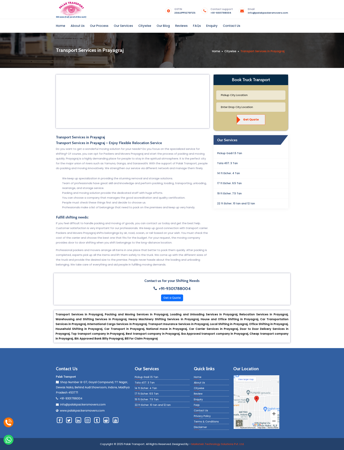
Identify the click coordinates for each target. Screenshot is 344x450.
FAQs (197, 26)
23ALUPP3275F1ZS (184, 11)
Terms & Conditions (206, 421)
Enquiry (212, 26)
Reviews (181, 26)
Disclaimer (200, 427)
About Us (78, 26)
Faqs (197, 405)
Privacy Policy (202, 416)
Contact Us (231, 26)
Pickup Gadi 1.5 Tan (229, 153)
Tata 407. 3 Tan (227, 163)
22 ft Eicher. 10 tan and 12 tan (236, 203)
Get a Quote (172, 298)
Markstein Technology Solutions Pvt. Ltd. (217, 444)
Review (198, 393)
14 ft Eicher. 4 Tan (228, 173)
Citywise (144, 26)
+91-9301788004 (222, 11)
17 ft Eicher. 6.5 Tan (229, 183)
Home (60, 26)
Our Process (99, 26)
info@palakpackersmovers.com (268, 11)
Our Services (123, 26)
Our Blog (163, 26)
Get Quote (251, 119)
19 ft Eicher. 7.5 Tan (229, 193)
